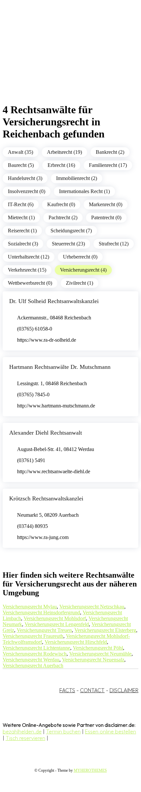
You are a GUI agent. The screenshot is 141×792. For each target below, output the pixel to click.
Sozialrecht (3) (23, 243)
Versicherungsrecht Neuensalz (93, 659)
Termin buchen (63, 731)
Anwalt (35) (20, 152)
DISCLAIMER (124, 690)
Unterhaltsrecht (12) (28, 257)
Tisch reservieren (25, 738)
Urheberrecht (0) (80, 257)
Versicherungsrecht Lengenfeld (57, 624)
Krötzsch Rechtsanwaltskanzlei (46, 498)
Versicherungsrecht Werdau (31, 659)
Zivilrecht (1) (79, 283)
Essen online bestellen (110, 731)
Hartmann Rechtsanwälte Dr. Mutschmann (60, 367)
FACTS (67, 690)
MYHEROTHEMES (90, 770)
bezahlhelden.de (22, 731)
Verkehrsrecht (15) (27, 270)
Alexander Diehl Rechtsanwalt (45, 432)
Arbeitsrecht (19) (64, 152)
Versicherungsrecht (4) (83, 270)
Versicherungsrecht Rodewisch (35, 654)
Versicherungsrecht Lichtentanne (36, 648)
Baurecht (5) (21, 165)
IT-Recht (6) (20, 204)
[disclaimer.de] (64, 59)
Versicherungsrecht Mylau (30, 606)
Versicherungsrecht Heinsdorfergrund (41, 612)
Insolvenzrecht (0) (26, 191)
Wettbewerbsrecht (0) (30, 283)
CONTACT (92, 690)
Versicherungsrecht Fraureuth (33, 636)
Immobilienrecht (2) (76, 178)
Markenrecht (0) (105, 204)
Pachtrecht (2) (63, 217)
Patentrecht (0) (106, 217)
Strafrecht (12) (114, 243)
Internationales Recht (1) (84, 191)
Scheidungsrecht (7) (71, 230)
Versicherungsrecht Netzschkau (91, 606)
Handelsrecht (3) (25, 178)
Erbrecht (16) (61, 165)
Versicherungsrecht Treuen (44, 630)
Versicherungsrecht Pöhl (98, 648)
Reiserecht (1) (22, 230)
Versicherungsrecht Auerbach (33, 665)
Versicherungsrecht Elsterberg (105, 630)
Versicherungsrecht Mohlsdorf (55, 618)
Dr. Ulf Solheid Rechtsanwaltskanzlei (54, 301)
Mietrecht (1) (21, 217)
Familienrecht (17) (108, 165)
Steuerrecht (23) (68, 243)
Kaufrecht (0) (61, 204)
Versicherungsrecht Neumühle (100, 654)
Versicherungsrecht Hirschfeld (76, 642)
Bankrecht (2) (110, 152)
